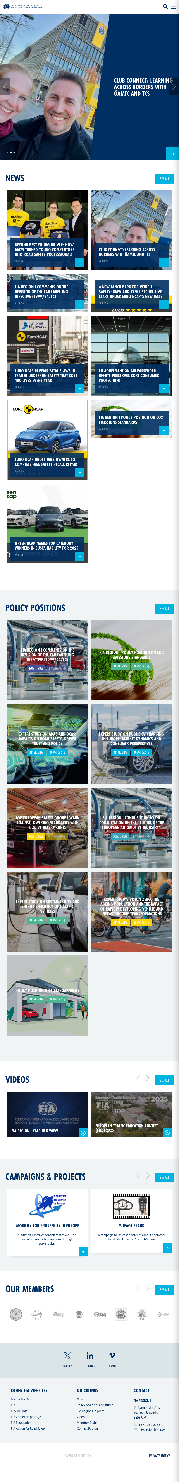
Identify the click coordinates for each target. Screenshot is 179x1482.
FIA (13, 1405)
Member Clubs (87, 1423)
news (14, 178)
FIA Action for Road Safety (28, 1429)
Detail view (36, 668)
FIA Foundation (21, 1423)
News (80, 1399)
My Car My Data (21, 1399)
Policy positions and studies (96, 1405)
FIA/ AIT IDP (19, 1411)
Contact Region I (88, 1429)
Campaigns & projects (45, 1176)
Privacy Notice (159, 1456)
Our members (29, 1289)
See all (164, 178)
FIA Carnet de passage (26, 1417)
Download (140, 666)
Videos (17, 1079)
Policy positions (35, 608)
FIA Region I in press (90, 1411)
